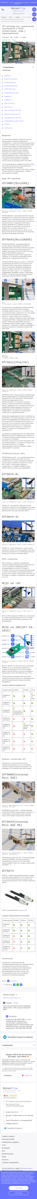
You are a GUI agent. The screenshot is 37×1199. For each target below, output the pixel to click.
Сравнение (34, 19)
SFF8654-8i (7, 96)
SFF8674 (7, 124)
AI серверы (6, 1148)
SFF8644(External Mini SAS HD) (13, 121)
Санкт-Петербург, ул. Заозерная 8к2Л (19, 1120)
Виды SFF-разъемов (10, 79)
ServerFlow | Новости (14, 1128)
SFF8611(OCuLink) (9, 89)
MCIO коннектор (9, 103)
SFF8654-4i (7, 99)
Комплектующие (7, 1154)
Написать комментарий (10, 998)
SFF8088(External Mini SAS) (12, 118)
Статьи (14, 40)
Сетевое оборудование (10, 1162)
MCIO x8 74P (8, 107)
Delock (25, 910)
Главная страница (8, 1136)
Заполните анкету (26, 1168)
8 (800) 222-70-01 (18, 11)
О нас (4, 1145)
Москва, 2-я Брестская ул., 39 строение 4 (19, 1116)
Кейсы (4, 1157)
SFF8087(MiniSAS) (10, 82)
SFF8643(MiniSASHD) (10, 86)
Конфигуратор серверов (10, 1142)
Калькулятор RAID (8, 1139)
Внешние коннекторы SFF (12, 114)
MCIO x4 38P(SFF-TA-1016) (12, 110)
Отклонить (19, 1193)
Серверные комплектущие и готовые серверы (12, 1091)
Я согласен (19, 1188)
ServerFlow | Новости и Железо (20, 1037)
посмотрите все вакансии (14, 1170)
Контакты (5, 1159)
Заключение (8, 128)
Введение (7, 75)
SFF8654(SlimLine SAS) (11, 93)
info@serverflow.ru (18, 13)
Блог (3, 1151)
